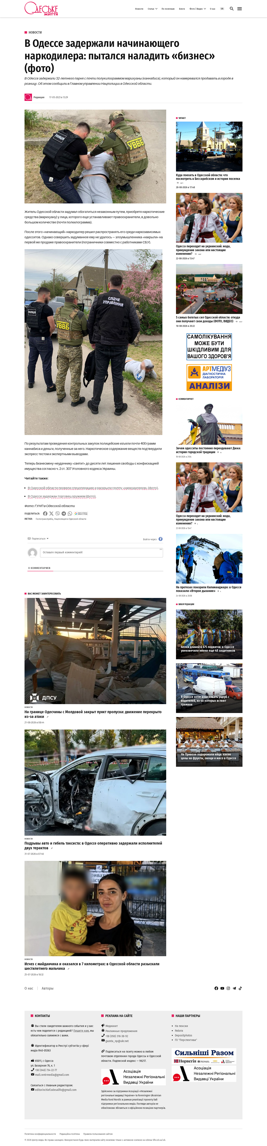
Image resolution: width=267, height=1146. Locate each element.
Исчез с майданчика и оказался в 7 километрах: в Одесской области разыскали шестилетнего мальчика (92, 966)
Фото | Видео (196, 8)
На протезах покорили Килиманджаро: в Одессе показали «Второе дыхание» (208, 589)
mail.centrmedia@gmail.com (52, 1074)
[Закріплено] (239, 8)
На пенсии (181, 1026)
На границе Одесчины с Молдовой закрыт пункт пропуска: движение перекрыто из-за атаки (93, 714)
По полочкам (168, 8)
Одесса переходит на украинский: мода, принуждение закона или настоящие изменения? (203, 250)
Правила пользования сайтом (98, 1134)
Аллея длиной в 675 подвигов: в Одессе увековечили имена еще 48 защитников (208, 649)
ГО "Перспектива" (186, 1040)
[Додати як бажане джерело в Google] (81, 513)
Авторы (47, 988)
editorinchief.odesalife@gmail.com (55, 1090)
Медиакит (112, 1026)
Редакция (39, 97)
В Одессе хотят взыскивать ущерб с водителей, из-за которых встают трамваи (205, 700)
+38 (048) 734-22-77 (46, 1070)
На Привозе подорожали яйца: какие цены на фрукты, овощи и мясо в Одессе (208, 756)
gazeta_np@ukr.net (117, 1041)
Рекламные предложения (121, 1031)
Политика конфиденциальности (40, 1134)
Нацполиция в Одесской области (70, 519)
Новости (139, 8)
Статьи (151, 8)
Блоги (182, 8)
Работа (179, 1030)
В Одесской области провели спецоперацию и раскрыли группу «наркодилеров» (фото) (93, 488)
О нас (212, 8)
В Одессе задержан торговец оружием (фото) (62, 496)
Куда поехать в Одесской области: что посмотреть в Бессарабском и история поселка (208, 177)
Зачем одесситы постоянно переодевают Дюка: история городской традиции (208, 450)
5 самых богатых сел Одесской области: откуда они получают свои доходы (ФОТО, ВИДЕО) (208, 319)
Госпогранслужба (44, 519)
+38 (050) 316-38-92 (117, 1036)
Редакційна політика (70, 1134)
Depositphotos (183, 1035)
